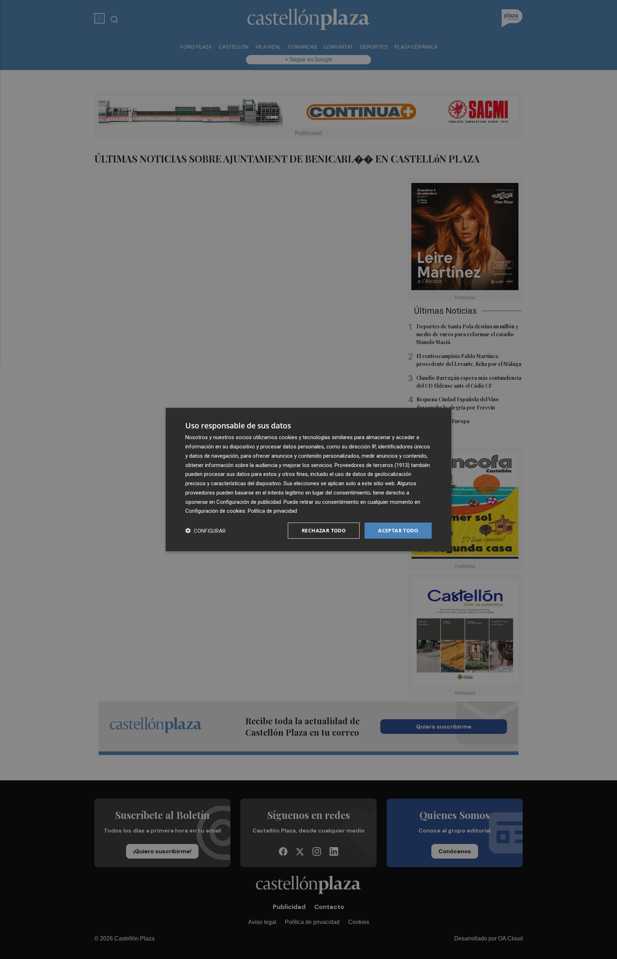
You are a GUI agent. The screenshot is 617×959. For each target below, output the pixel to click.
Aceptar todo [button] (398, 530)
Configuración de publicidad (248, 501)
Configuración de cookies (215, 511)
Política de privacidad (272, 511)
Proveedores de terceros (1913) (372, 465)
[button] (205, 531)
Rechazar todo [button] (324, 530)
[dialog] (308, 479)
